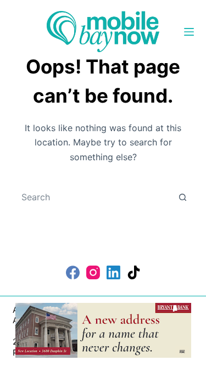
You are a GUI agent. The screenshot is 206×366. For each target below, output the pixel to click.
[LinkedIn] (113, 272)
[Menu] (189, 32)
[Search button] (182, 197)
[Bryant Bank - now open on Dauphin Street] (103, 329)
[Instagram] (93, 272)
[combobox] (92, 197)
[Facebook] (73, 272)
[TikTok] (134, 272)
